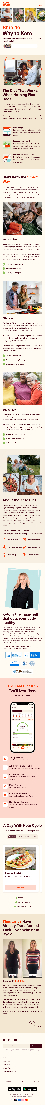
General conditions (9, 1071)
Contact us (6, 1064)
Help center (7, 1061)
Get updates (36, 1046)
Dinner (27, 836)
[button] (32, 1024)
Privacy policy (7, 1068)
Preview (20, 887)
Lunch (20, 836)
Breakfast (12, 836)
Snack (34, 836)
